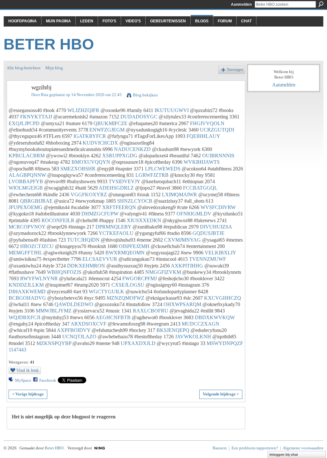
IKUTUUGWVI (172, 110)
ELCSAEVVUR (99, 259)
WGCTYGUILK (106, 291)
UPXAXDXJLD (138, 343)
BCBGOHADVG (27, 298)
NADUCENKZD (132, 149)
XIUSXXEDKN (144, 220)
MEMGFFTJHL (25, 252)
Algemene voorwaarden (303, 448)
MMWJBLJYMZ (54, 310)
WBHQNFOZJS (64, 272)
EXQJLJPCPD (24, 123)
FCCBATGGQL (200, 188)
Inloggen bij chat (284, 454)
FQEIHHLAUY (203, 136)
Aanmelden (241, 4)
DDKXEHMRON (86, 265)
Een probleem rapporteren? (255, 448)
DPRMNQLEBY (113, 226)
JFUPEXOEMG (25, 207)
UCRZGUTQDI (217, 129)
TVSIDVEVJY (124, 181)
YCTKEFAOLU (116, 233)
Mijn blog (54, 67)
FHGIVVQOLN (207, 123)
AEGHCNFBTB (113, 317)
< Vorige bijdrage (28, 394)
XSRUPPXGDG (119, 155)
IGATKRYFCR (89, 136)
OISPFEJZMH (134, 246)
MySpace (23, 380)
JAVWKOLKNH (193, 336)
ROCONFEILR (58, 220)
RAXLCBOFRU (150, 310)
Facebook (47, 380)
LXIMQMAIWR (179, 194)
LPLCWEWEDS (162, 168)
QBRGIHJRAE (36, 201)
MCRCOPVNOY (27, 226)
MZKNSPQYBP (53, 343)
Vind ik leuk (27, 370)
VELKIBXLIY (220, 252)
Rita (44, 94)
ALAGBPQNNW (27, 175)
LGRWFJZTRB (152, 175)
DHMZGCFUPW (99, 213)
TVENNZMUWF (207, 259)
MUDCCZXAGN (200, 324)
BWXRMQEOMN (125, 252)
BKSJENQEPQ (172, 330)
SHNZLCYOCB (134, 201)
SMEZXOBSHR (77, 168)
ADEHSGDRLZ (116, 188)
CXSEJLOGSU (127, 285)
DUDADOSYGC (138, 116)
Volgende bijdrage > (221, 394)
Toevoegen (235, 70)
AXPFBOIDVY (73, 330)
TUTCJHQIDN (83, 240)
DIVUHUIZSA (216, 226)
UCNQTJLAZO (79, 336)
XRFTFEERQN (119, 207)
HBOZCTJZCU (37, 246)
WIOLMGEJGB (26, 188)
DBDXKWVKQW (215, 317)
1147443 (17, 349)
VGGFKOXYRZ (89, 194)
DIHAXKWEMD (27, 291)
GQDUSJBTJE (208, 233)
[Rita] (17, 101)
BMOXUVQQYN (91, 162)
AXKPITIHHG (187, 265)
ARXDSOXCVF (88, 324)
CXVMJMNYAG (182, 240)
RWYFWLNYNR (39, 278)
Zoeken (320, 4)
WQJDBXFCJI (24, 317)
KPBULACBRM (27, 155)
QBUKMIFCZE (110, 123)
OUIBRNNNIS (218, 155)
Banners (220, 448)
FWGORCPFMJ (139, 278)
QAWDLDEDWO (74, 304)
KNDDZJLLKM (26, 285)
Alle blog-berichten (24, 67)
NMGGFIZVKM (163, 272)
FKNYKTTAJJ (36, 116)
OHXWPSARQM (182, 304)
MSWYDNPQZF (225, 343)
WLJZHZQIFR (83, 110)
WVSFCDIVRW (218, 207)
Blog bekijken (145, 95)
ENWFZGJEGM (107, 129)
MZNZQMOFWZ (125, 298)
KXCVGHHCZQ (222, 298)
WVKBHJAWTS (202, 162)
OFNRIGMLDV (194, 213)
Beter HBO (49, 44)
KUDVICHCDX (100, 143)
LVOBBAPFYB (26, 181)
